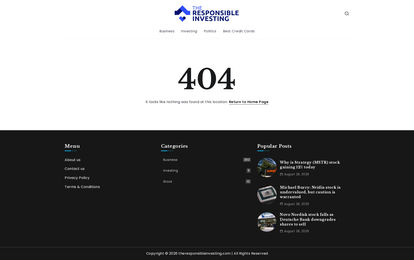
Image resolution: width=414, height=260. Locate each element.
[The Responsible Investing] (207, 13)
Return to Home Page (249, 101)
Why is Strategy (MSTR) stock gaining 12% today (310, 164)
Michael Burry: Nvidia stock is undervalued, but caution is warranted (310, 192)
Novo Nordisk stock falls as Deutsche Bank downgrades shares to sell (308, 219)
